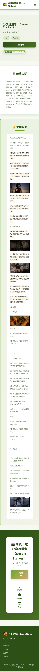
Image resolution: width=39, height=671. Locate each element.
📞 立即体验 (20, 45)
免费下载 (5, 656)
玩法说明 (5, 649)
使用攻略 (5, 653)
